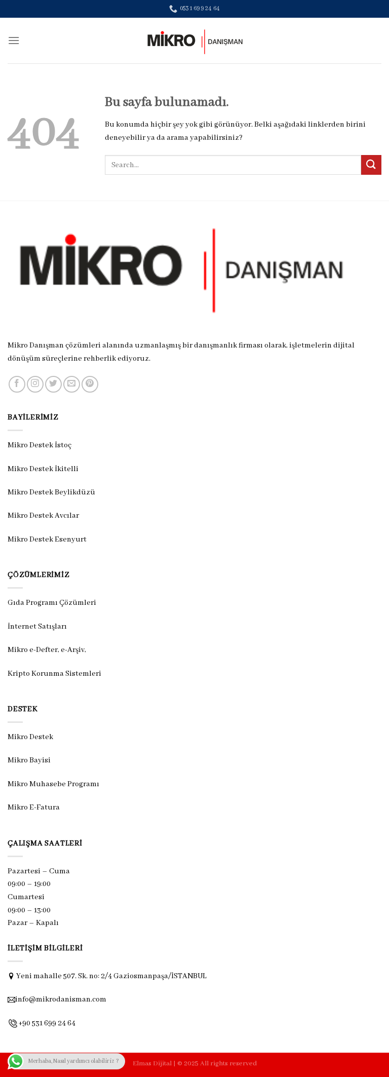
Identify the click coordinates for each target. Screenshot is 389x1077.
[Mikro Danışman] (194, 40)
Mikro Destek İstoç (39, 445)
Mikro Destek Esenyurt (47, 539)
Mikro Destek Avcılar (43, 515)
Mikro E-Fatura (34, 807)
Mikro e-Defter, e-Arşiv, (48, 650)
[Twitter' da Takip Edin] (53, 384)
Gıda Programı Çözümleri (52, 602)
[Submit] (371, 165)
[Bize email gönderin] (71, 384)
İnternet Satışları (37, 626)
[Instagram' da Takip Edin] (35, 384)
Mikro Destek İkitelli (43, 469)
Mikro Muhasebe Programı (53, 784)
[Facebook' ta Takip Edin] (17, 384)
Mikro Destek (30, 737)
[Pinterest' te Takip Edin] (90, 384)
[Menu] (14, 40)
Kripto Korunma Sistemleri (54, 673)
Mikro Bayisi (29, 760)
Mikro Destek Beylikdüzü (51, 492)
